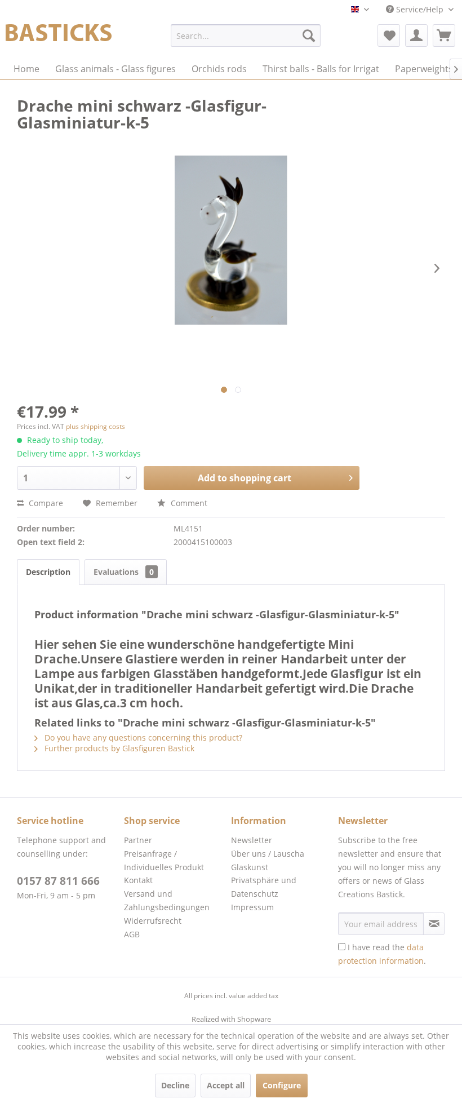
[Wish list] (388, 35)
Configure (282, 1085)
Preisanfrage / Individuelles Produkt (164, 860)
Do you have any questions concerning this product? (142, 737)
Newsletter (251, 840)
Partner (138, 840)
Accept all (226, 1085)
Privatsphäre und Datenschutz (263, 887)
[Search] (309, 35)
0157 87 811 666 (58, 881)
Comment (187, 503)
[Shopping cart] (444, 35)
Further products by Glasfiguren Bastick (118, 748)
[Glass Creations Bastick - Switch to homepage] (59, 38)
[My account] (416, 35)
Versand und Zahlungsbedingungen (167, 900)
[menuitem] (246, 35)
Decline (175, 1085)
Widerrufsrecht (152, 920)
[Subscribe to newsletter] (434, 923)
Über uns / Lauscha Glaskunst (267, 860)
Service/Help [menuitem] (420, 9)
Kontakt (138, 880)
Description (48, 571)
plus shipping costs (95, 426)
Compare (44, 503)
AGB (132, 934)
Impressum (252, 907)
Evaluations (124, 571)
